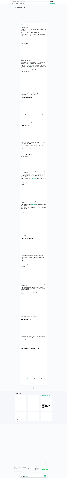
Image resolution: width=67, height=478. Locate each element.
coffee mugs (29, 65)
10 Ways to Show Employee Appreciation (41, 388)
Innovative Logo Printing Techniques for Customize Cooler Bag (25, 388)
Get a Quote (53, 3)
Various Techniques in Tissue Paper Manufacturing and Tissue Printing (33, 397)
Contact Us (29, 468)
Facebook (23, 383)
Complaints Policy (37, 468)
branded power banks (34, 178)
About (26, 3)
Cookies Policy (36, 469)
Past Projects (29, 466)
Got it (45, 475)
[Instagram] (19, 471)
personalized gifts (33, 204)
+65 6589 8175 (51, 1)
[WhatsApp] (54, 1)
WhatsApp (28, 383)
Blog (23, 3)
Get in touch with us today (24, 378)
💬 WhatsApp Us (45, 469)
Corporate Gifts (23, 24)
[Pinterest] (21, 471)
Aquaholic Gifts (23, 27)
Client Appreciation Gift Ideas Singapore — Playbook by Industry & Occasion (46, 414)
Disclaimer (36, 467)
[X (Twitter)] (16, 471)
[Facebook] (15, 471)
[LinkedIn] (18, 471)
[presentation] (46, 399)
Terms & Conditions (37, 466)
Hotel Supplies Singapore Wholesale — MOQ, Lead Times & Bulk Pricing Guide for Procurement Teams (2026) (20, 415)
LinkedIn (33, 383)
